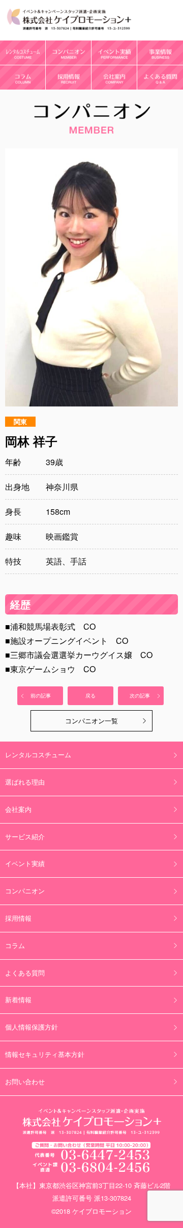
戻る (90, 695)
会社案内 (18, 809)
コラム (15, 945)
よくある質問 (25, 972)
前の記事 (40, 695)
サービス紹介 (25, 836)
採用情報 (18, 918)
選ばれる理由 (25, 782)
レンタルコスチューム (38, 754)
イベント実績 (25, 863)
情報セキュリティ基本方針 (44, 1054)
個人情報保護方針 (31, 1027)
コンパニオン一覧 (91, 720)
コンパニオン (25, 890)
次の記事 (140, 695)
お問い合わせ (25, 1081)
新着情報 (18, 999)
